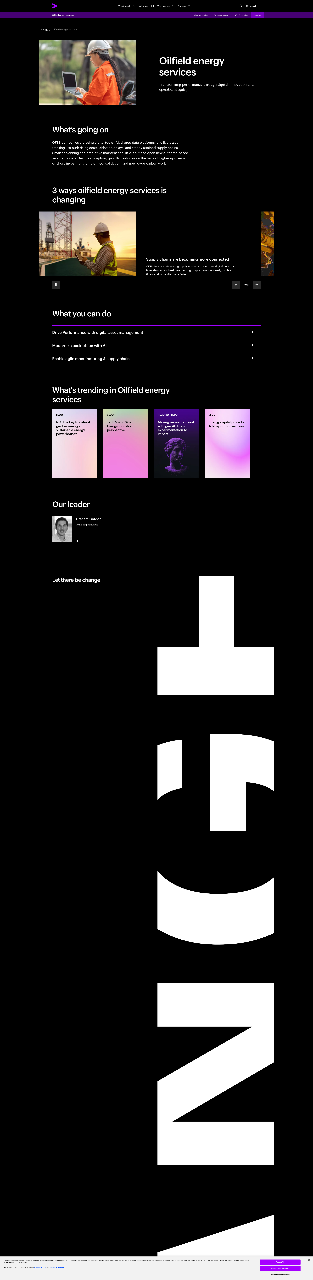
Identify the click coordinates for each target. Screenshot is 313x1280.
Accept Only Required (280, 1268)
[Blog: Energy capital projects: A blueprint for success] (227, 443)
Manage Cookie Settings (280, 1274)
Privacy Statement (57, 1267)
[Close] (309, 1259)
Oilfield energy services (63, 15)
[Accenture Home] (62, 6)
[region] (156, 1268)
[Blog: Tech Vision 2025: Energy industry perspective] (125, 443)
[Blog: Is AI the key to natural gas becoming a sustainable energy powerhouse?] (74, 443)
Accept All (280, 1262)
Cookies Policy (40, 1267)
